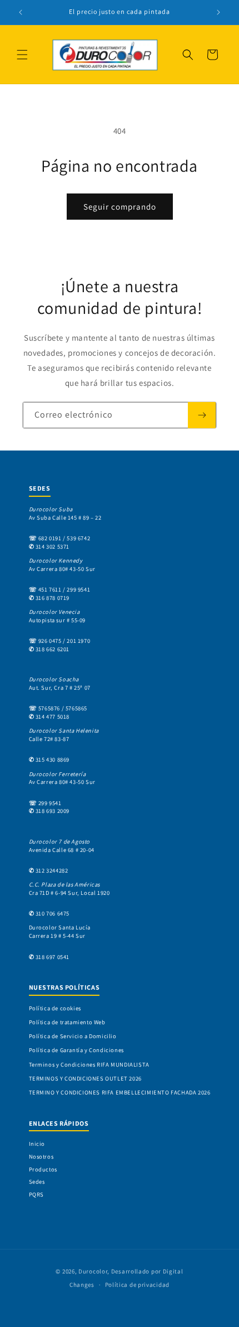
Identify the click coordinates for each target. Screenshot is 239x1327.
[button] (22, 54)
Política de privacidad (137, 1285)
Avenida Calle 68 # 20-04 (61, 845)
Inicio (37, 1143)
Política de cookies (55, 1008)
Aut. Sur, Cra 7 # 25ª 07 (60, 683)
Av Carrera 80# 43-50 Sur (62, 564)
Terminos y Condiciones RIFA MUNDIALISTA (89, 1064)
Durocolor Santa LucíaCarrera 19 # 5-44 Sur (60, 931)
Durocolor (92, 1271)
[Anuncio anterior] (20, 12)
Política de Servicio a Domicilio (73, 1036)
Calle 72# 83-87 (64, 735)
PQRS (36, 1194)
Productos (43, 1169)
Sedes (37, 1181)
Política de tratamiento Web (67, 1022)
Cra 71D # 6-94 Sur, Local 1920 (69, 888)
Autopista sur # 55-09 (57, 616)
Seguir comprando (119, 206)
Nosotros (41, 1156)
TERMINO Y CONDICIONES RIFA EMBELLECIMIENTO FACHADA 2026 (120, 1092)
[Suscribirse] (202, 415)
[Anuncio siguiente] (218, 12)
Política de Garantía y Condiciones (76, 1050)
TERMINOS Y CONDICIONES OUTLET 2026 (85, 1078)
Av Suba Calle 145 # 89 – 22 (65, 513)
